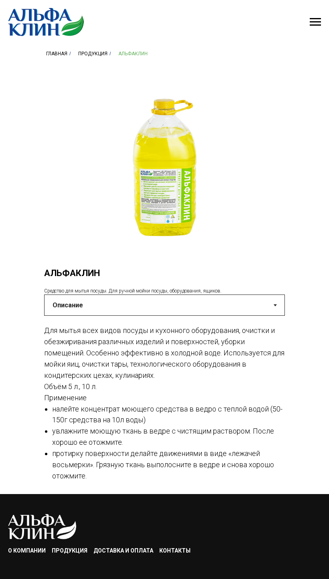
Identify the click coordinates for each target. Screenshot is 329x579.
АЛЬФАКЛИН (133, 53)
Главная (56, 53)
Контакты (175, 550)
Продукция (93, 53)
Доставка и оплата (123, 550)
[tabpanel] (164, 408)
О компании (27, 550)
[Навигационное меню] (315, 22)
